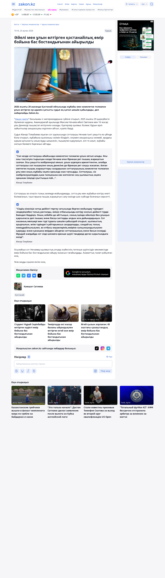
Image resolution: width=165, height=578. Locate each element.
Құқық (88, 4)
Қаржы (74, 4)
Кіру (110, 357)
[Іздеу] (151, 4)
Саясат (60, 4)
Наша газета (21, 119)
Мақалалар (97, 4)
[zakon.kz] (26, 4)
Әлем (67, 4)
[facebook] (29, 275)
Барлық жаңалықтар (30, 24)
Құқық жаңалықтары (50, 24)
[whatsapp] (18, 275)
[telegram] (23, 275)
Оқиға (81, 4)
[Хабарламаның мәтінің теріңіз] (63, 363)
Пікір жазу (105, 371)
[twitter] (39, 275)
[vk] (34, 275)
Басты (16, 24)
